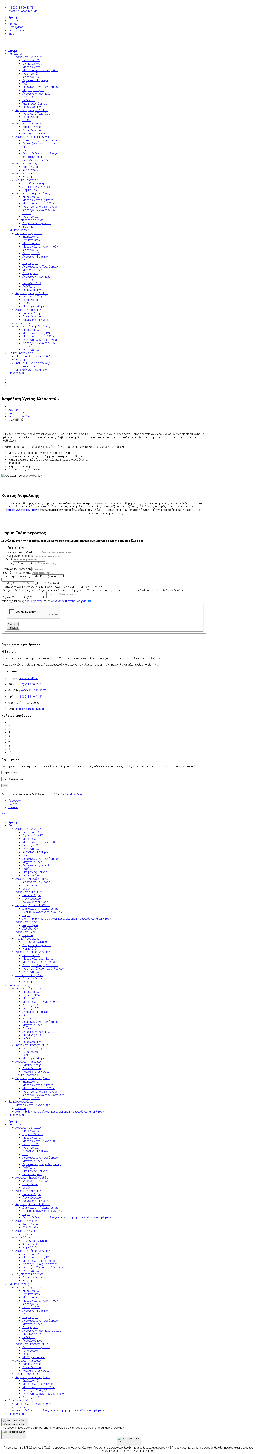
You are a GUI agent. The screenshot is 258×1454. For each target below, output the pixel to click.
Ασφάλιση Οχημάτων (28, 1127)
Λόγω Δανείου (31, 1197)
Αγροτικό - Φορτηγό (35, 1151)
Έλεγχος (12, 624)
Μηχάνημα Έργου (33, 1161)
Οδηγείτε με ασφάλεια (25, 749)
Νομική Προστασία (27, 1237)
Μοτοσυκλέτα (31, 1137)
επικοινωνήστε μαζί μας (21, 509)
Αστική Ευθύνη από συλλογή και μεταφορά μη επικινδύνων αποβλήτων (66, 1217)
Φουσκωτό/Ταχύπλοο (36, 1181)
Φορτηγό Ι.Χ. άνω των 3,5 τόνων (43, 1267)
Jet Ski (26, 1187)
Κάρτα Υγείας (30, 1224)
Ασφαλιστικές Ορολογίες (27, 732)
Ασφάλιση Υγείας (19, 416)
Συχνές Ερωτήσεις (23, 742)
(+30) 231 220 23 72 (33, 690)
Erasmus (27, 1234)
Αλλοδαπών (30, 1227)
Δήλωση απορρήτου (24, 726)
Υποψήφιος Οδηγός (34, 1171)
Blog (11, 33)
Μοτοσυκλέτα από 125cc (38, 1260)
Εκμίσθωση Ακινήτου (35, 1240)
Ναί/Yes (84, 587)
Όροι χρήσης (19, 722)
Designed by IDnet (71, 794)
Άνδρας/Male (34, 583)
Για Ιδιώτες (15, 413)
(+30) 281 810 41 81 (29, 696)
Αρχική (12, 17)
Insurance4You (28, 678)
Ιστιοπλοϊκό (30, 1184)
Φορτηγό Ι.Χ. (30, 1144)
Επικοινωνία (16, 30)
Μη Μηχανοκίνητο (33, 1357)
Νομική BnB (29, 1247)
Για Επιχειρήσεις (18, 1284)
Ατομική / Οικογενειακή (36, 1244)
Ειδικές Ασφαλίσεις (20, 1400)
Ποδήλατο (28, 1167)
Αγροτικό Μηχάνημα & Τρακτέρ (41, 1164)
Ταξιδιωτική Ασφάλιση (29, 1274)
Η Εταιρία (14, 20)
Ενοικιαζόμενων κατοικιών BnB (42, 1211)
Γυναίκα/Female (57, 583)
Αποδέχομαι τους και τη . (44, 601)
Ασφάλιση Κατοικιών (28, 1191)
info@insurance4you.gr (22, 11)
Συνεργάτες (15, 27)
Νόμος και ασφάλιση (24, 736)
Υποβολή (13, 627)
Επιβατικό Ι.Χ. (31, 1131)
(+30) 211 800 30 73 (21, 7)
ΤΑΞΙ (25, 1154)
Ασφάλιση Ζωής (25, 1231)
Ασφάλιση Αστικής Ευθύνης (32, 1204)
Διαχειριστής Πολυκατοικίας (40, 1207)
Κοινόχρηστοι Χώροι (35, 1201)
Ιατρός (26, 1214)
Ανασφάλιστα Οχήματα (25, 739)
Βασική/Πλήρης (31, 1194)
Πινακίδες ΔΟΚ (31, 1334)
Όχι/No (97, 587)
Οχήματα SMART (32, 1134)
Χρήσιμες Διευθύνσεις (25, 745)
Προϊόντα (14, 23)
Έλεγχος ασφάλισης (24, 729)
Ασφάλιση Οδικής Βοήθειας (32, 1250)
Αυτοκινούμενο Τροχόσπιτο (40, 1157)
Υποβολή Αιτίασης (23, 752)
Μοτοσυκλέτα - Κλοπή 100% (40, 1141)
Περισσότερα (173, 664)
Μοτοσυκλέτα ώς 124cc (38, 1257)
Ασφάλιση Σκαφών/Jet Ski (31, 1177)
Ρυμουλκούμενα (32, 1174)
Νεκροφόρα (30, 1317)
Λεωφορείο (30, 1327)
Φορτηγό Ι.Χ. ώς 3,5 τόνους (40, 1264)
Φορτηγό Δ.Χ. (31, 1147)
